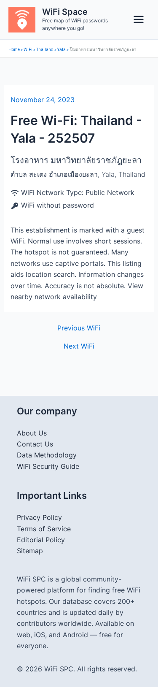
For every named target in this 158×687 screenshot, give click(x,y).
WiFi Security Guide (48, 466)
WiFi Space (65, 12)
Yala (61, 49)
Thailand (45, 49)
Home (14, 49)
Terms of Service (44, 529)
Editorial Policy (41, 540)
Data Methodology (47, 455)
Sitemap (30, 550)
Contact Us (35, 444)
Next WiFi (79, 346)
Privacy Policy (39, 517)
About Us (32, 433)
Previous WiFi (78, 328)
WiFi (28, 49)
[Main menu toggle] (139, 19)
